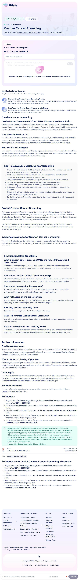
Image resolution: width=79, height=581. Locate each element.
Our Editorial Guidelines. (38, 444)
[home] (10, 5)
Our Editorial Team (21, 444)
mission (67, 430)
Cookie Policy (54, 565)
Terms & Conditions (41, 565)
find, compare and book (61, 433)
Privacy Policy (27, 565)
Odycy (10, 428)
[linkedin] (39, 556)
